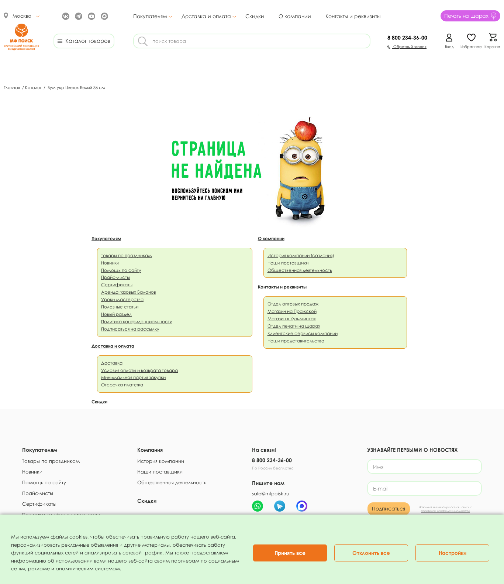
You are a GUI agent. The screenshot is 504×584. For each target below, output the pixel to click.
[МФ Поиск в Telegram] (77, 15)
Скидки (254, 16)
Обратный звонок (409, 46)
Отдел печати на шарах (293, 326)
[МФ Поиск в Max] (103, 15)
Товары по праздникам (126, 255)
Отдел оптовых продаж (292, 304)
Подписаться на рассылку (130, 329)
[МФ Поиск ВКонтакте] (64, 15)
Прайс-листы (115, 277)
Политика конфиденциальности (136, 321)
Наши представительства (295, 341)
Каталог (33, 87)
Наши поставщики (287, 263)
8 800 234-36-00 (272, 460)
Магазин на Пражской (292, 311)
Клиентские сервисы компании (302, 333)
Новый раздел (116, 314)
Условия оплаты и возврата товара (139, 370)
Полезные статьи (119, 307)
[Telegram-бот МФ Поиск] (279, 506)
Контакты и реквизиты (352, 16)
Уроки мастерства (122, 299)
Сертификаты (116, 284)
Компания (150, 450)
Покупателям (150, 16)
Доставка (111, 363)
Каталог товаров (86, 40)
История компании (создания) (300, 255)
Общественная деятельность (299, 270)
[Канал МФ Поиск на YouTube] (90, 15)
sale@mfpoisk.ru (270, 493)
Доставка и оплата (206, 16)
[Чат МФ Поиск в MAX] (301, 506)
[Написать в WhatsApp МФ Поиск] (257, 506)
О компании (295, 16)
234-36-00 (407, 37)
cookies (78, 537)
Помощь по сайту (121, 270)
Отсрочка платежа (122, 384)
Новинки (110, 263)
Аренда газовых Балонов (128, 292)
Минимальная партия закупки (133, 377)
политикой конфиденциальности (445, 511)
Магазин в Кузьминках (291, 318)
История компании (160, 461)
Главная (12, 87)
